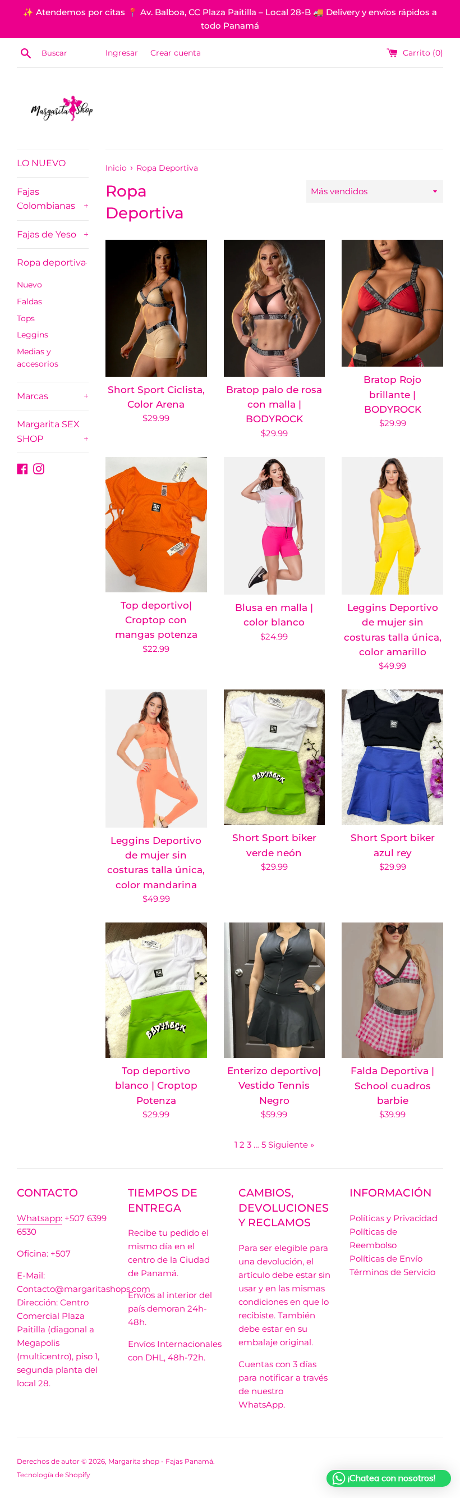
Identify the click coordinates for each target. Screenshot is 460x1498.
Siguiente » (291, 1144)
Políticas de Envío (385, 1258)
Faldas (29, 301)
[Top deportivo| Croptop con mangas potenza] (156, 524)
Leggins (32, 334)
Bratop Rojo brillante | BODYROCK (392, 394)
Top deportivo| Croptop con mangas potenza (156, 620)
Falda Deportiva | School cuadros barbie (392, 1085)
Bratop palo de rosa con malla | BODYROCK (274, 404)
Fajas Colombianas (53, 199)
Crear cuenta (175, 52)
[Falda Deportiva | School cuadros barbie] (392, 990)
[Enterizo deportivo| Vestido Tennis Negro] (274, 990)
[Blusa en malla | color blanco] (274, 526)
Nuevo (29, 284)
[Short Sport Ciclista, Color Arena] (156, 308)
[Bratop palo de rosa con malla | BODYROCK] (274, 308)
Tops (26, 318)
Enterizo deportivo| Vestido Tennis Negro (274, 1085)
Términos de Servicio (392, 1272)
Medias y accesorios (37, 357)
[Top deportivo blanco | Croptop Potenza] (156, 990)
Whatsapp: (39, 1218)
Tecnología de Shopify (53, 1474)
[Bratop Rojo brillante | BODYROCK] (392, 303)
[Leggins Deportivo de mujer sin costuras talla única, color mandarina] (156, 758)
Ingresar (121, 52)
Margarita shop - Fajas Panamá (160, 1461)
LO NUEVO (41, 163)
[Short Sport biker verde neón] (274, 757)
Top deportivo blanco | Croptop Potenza (156, 1085)
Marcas (53, 396)
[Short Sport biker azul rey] (392, 757)
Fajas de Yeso (53, 234)
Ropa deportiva (52, 262)
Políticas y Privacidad (393, 1218)
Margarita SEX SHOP (53, 431)
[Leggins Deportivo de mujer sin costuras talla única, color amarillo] (392, 526)
